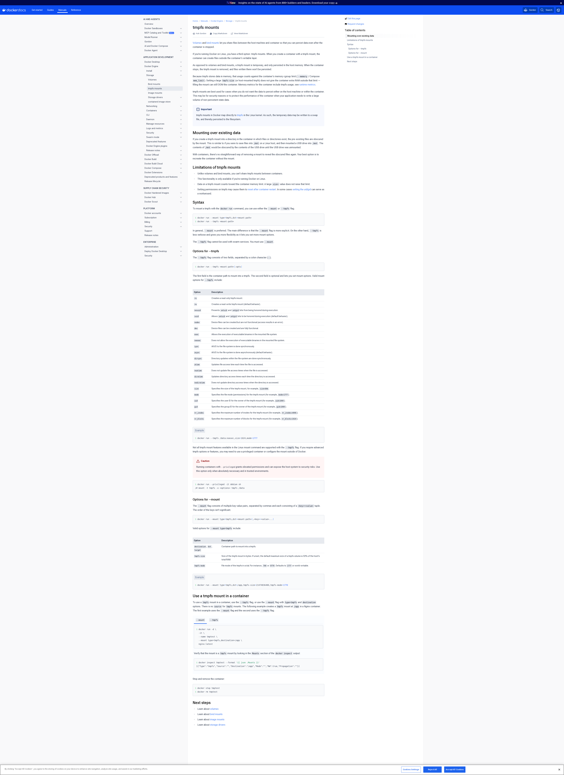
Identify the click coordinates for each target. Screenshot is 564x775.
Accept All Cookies (455, 769)
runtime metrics (307, 84)
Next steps (202, 702)
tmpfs (240, 115)
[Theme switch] (558, 10)
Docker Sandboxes (154, 28)
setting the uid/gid (302, 189)
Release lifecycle (153, 181)
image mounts (217, 719)
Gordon (148, 41)
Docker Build (150, 159)
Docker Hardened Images (157, 192)
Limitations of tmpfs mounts (216, 167)
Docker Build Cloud (154, 163)
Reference (76, 10)
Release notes (153, 150)
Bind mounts (154, 84)
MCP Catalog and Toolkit (159, 32)
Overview (149, 23)
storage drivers (217, 724)
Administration (151, 246)
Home (195, 21)
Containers (151, 110)
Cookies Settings (411, 769)
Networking (151, 106)
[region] (282, 770)
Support (148, 231)
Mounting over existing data (216, 133)
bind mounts (213, 42)
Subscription (151, 217)
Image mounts (155, 92)
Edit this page (354, 18)
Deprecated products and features (161, 177)
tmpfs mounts (155, 88)
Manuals (62, 10)
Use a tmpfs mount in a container (221, 596)
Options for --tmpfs (206, 251)
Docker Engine (151, 66)
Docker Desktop (152, 62)
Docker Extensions (153, 172)
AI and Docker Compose (156, 46)
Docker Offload (152, 155)
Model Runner (151, 37)
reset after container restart (262, 189)
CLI (147, 115)
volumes (214, 709)
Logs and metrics (154, 128)
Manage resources (155, 123)
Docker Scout (151, 201)
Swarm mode (152, 137)
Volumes (152, 79)
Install (149, 70)
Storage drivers (155, 97)
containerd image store (159, 101)
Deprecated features (156, 141)
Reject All (432, 769)
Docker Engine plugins (156, 146)
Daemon (150, 119)
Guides (50, 10)
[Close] (559, 769)
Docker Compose (153, 168)
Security (150, 132)
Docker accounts (153, 213)
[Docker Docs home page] (14, 10)
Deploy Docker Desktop (156, 251)
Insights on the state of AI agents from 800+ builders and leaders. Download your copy (286, 2)
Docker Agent (151, 50)
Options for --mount (206, 499)
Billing (147, 222)
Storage (150, 75)
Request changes (356, 24)
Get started (37, 10)
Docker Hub (150, 197)
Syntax (198, 202)
